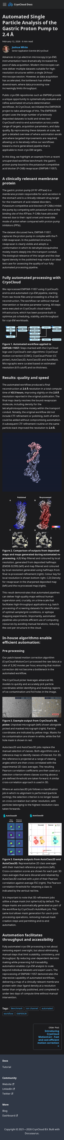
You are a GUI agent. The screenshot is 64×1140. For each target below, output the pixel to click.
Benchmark (16, 1008)
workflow (8, 1013)
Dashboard (8, 1115)
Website (6, 1084)
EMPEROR (22, 1013)
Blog (4, 1110)
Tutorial (6, 1067)
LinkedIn (7, 1089)
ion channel (32, 1008)
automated (47, 1008)
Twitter (6, 1093)
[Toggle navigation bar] (4, 4)
